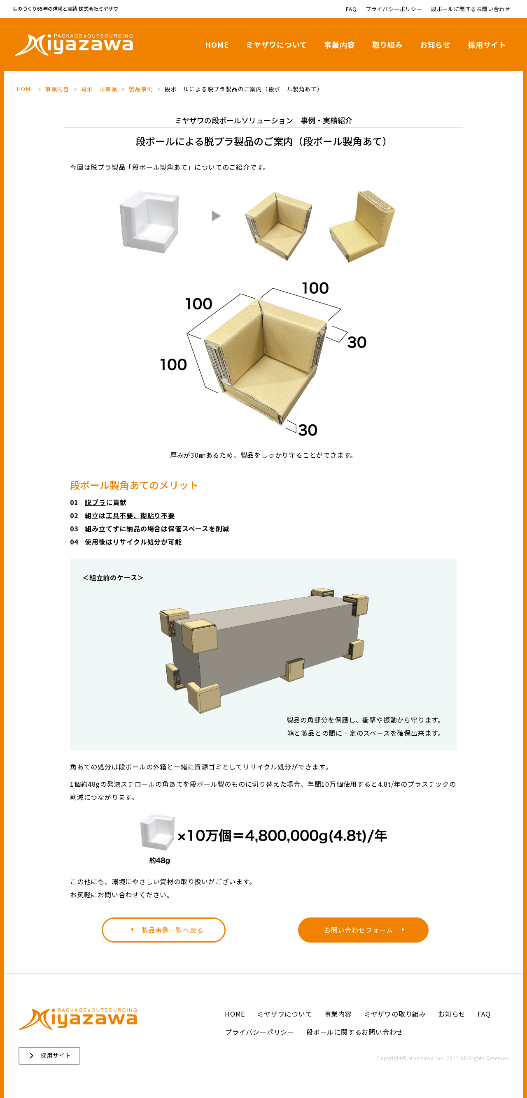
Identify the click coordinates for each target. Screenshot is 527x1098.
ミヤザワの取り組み (395, 1014)
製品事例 (141, 89)
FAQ (351, 9)
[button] (163, 930)
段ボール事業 (99, 89)
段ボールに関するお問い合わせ (471, 9)
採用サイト (487, 44)
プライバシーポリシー (394, 9)
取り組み (387, 44)
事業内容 (339, 44)
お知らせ (435, 44)
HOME (217, 44)
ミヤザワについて (276, 44)
